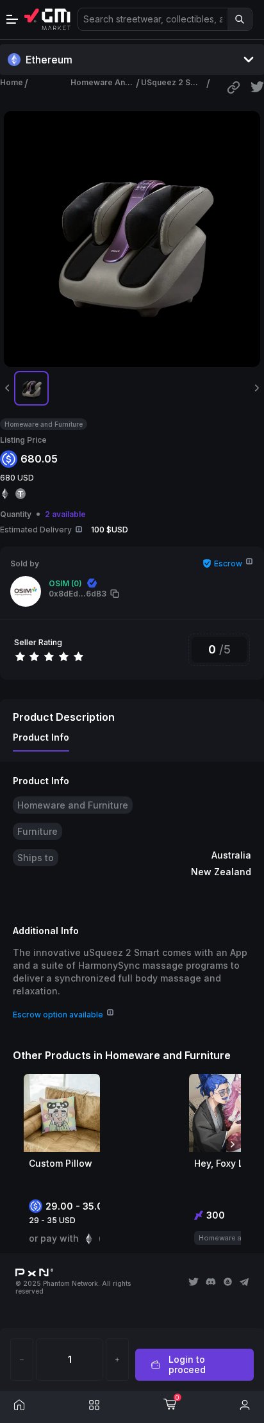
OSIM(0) (65, 583)
